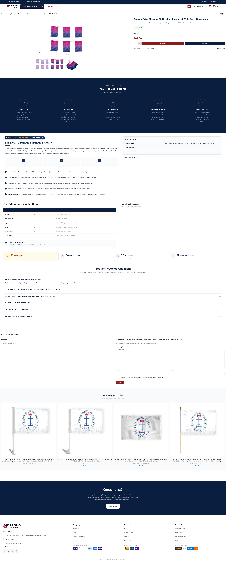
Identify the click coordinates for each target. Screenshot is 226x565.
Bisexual (14, 14)
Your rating (119, 346)
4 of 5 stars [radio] (129, 346)
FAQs (125, 528)
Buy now (204, 43)
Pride (8, 14)
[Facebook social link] (222, 49)
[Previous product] (220, 14)
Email (173, 370)
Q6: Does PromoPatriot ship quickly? (19, 316)
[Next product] (224, 14)
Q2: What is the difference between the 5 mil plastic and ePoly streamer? (33, 289)
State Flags (178, 532)
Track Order (203, 1)
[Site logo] (13, 6)
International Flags (180, 537)
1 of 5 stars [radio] (125, 346)
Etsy (196, 548)
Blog (74, 532)
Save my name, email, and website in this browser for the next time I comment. (140, 377)
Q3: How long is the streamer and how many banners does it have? (31, 296)
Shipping (126, 537)
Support (215, 1)
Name (118, 370)
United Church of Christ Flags (28, 463)
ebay (184, 548)
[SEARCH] (189, 6)
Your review (120, 350)
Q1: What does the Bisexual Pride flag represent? (24, 279)
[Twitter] (12, 551)
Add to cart (163, 43)
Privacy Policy (77, 541)
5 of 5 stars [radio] (130, 346)
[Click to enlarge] (39, 52)
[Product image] (28, 430)
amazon (178, 548)
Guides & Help (128, 532)
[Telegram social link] (224, 49)
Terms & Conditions (79, 537)
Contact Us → (7, 546)
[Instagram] (8, 551)
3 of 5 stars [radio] (128, 346)
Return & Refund (129, 541)
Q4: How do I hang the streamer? (17, 303)
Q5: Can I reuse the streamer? (16, 309)
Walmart (190, 548)
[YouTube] (16, 551)
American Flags (180, 528)
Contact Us (113, 506)
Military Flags (179, 541)
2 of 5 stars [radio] (126, 346)
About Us (76, 528)
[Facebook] (4, 551)
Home (3, 14)
